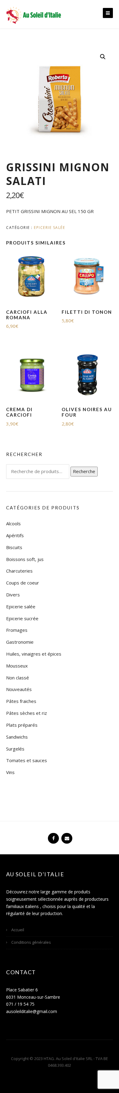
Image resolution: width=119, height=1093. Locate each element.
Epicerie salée (49, 227)
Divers (13, 595)
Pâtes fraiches (21, 701)
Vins (10, 772)
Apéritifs (15, 535)
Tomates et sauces (26, 760)
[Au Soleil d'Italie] (33, 15)
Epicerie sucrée (22, 618)
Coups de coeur (22, 583)
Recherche (84, 471)
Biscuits (14, 547)
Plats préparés (22, 725)
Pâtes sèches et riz (26, 713)
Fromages (16, 630)
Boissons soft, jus (25, 559)
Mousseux (17, 666)
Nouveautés (19, 689)
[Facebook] (53, 836)
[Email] (66, 836)
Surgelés (15, 749)
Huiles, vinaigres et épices (33, 654)
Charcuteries (19, 571)
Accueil (17, 929)
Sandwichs (17, 737)
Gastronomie (20, 642)
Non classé (17, 678)
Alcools (13, 523)
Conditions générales (31, 942)
